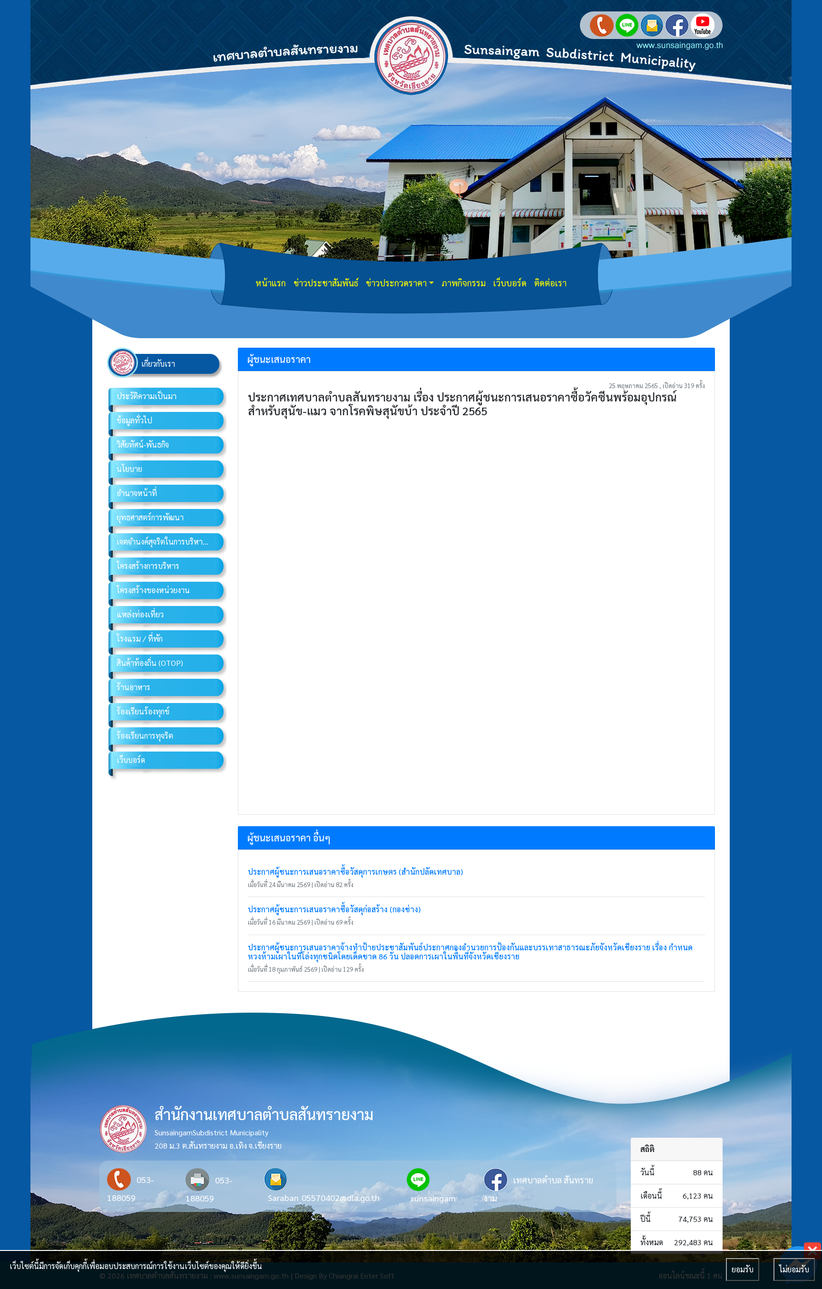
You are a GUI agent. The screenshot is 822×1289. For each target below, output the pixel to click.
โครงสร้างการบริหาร (148, 566)
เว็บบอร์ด (510, 282)
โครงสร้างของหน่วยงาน (153, 590)
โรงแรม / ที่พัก (140, 639)
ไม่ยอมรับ (794, 1269)
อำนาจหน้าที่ (137, 493)
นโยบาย (129, 469)
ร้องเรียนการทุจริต (145, 736)
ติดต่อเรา (550, 282)
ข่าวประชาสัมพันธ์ (326, 282)
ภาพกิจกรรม (463, 282)
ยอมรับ (743, 1269)
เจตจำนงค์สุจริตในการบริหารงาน (168, 542)
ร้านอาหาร (133, 687)
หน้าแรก (270, 282)
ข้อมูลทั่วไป (134, 420)
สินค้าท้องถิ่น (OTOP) (150, 663)
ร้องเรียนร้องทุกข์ (143, 711)
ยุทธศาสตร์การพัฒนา (150, 517)
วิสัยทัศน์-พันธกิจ (143, 444)
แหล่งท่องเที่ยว (140, 614)
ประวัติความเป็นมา (146, 396)
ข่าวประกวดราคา (396, 282)
